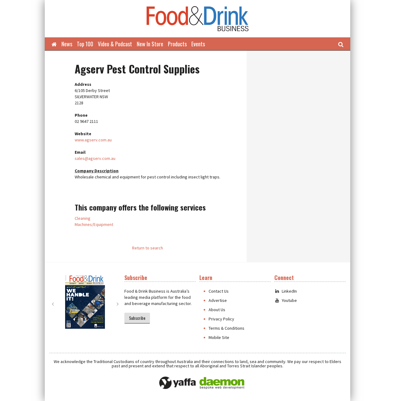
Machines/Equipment (94, 224)
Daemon (221, 383)
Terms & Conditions (226, 328)
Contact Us (219, 291)
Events (198, 44)
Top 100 (85, 44)
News (66, 44)
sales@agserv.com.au (95, 158)
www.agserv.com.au (93, 140)
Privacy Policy (221, 319)
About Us (217, 309)
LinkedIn (289, 291)
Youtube (289, 300)
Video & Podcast (115, 44)
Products (177, 44)
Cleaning (82, 218)
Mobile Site (219, 337)
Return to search (147, 248)
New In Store (150, 44)
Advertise (218, 300)
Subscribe (137, 318)
